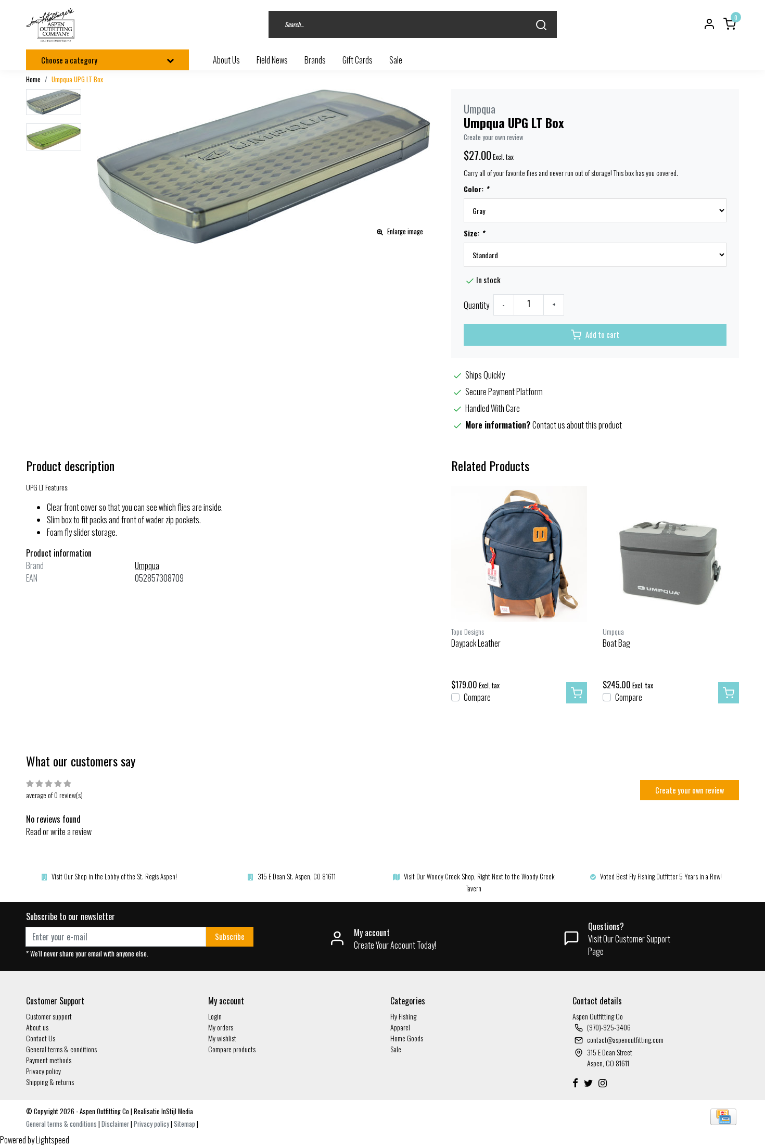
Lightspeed (52, 1140)
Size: (474, 233)
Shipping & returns (50, 1081)
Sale (395, 1048)
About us (37, 1027)
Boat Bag (616, 643)
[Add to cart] (576, 693)
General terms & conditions (61, 1048)
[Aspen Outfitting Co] (51, 25)
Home (33, 79)
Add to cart (602, 334)
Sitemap (184, 1124)
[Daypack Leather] (519, 554)
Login (215, 1016)
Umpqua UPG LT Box (77, 79)
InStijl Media (176, 1111)
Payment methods (48, 1059)
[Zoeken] (541, 25)
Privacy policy (43, 1070)
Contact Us (40, 1037)
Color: (476, 188)
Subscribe (230, 936)
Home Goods (406, 1037)
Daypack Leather (476, 643)
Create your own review (494, 137)
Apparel (400, 1027)
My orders (220, 1027)
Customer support (49, 1016)
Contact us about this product (577, 425)
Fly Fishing (403, 1016)
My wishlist (222, 1037)
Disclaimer (115, 1124)
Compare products (232, 1048)
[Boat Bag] (671, 554)
